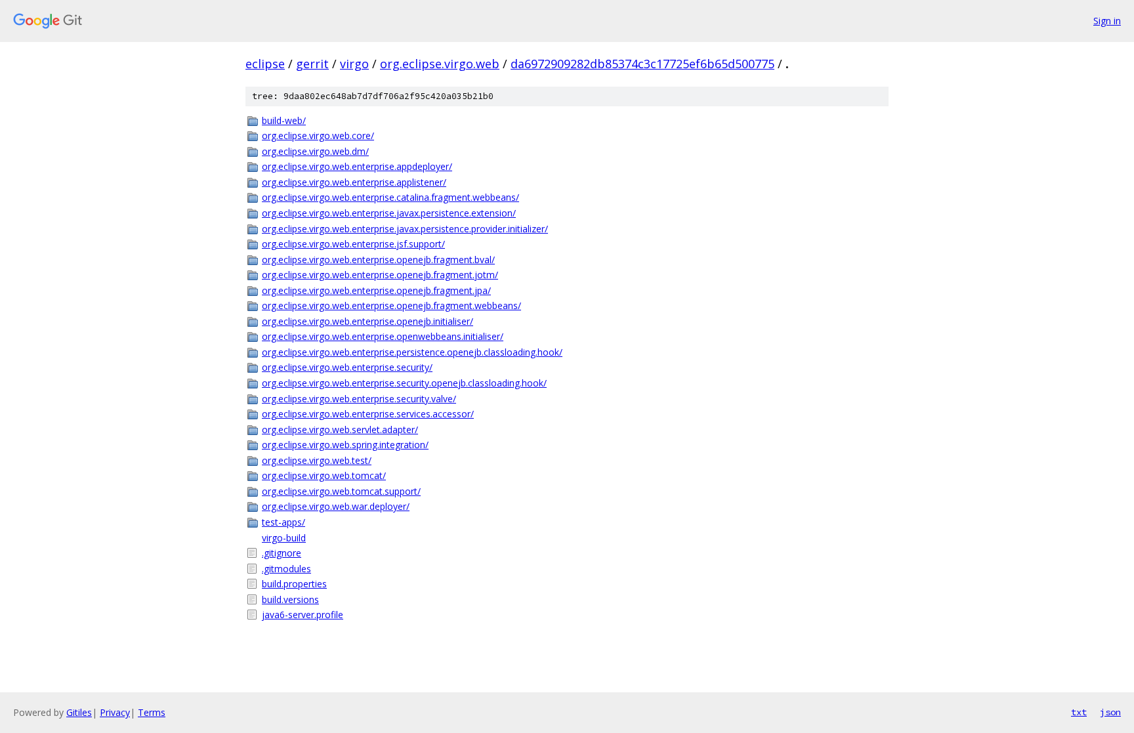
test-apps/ (283, 522)
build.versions (290, 599)
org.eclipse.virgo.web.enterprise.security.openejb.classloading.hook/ (404, 383)
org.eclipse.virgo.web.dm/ (315, 151)
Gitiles (79, 712)
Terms (151, 712)
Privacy (115, 712)
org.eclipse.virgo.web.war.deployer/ (336, 506)
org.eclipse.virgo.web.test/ (316, 460)
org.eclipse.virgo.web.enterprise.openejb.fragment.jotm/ (380, 274)
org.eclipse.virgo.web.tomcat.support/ (341, 491)
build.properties (294, 583)
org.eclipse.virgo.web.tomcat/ (324, 475)
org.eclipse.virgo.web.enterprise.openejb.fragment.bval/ (378, 259)
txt (1079, 712)
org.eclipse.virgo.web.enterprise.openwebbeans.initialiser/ (382, 336)
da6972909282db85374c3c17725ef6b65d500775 (642, 64)
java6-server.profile (302, 614)
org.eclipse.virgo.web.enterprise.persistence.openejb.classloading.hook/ (412, 352)
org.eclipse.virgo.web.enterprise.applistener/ (354, 182)
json (1110, 712)
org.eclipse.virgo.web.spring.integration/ (345, 444)
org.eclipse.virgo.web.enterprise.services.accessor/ (368, 414)
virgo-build (284, 538)
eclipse (265, 64)
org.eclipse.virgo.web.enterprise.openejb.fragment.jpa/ (376, 290)
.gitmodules (286, 568)
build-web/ (284, 120)
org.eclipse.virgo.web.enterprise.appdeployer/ (357, 166)
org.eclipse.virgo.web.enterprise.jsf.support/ (353, 244)
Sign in (1107, 20)
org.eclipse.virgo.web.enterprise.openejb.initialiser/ (367, 321)
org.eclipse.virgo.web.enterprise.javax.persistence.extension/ (389, 213)
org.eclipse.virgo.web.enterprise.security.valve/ (359, 398)
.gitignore (281, 553)
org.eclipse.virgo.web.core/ (318, 135)
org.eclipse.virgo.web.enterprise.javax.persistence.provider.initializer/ (405, 228)
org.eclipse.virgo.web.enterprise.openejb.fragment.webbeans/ (391, 305)
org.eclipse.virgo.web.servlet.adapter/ (340, 429)
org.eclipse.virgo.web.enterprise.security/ (347, 367)
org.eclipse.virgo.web (439, 64)
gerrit (312, 64)
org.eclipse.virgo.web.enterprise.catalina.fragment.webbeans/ (390, 197)
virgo (354, 64)
